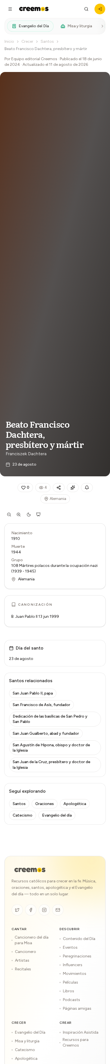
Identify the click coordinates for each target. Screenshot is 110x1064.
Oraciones (44, 803)
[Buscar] (86, 9)
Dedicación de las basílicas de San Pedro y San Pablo (50, 719)
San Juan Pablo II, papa (33, 693)
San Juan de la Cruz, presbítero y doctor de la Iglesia (51, 764)
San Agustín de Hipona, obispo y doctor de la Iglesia (51, 748)
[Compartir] (59, 487)
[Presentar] (38, 514)
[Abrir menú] (10, 9)
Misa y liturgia (79, 26)
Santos (47, 41)
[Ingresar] (99, 9)
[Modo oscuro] (28, 514)
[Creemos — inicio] (34, 9)
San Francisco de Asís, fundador (41, 704)
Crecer (27, 41)
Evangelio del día (57, 815)
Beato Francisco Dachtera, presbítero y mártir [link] (46, 48)
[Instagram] (44, 910)
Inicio (9, 41)
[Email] (57, 910)
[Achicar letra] (9, 514)
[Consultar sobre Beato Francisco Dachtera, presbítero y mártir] (73, 487)
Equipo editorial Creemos (34, 59)
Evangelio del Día (34, 26)
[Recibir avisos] (87, 487)
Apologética (74, 803)
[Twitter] (17, 910)
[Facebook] (30, 910)
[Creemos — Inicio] (30, 870)
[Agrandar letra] (18, 514)
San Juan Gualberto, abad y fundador (46, 733)
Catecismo (22, 815)
